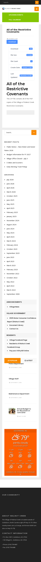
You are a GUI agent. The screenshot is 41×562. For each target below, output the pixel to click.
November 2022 (13, 274)
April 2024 (10, 237)
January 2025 (12, 216)
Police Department (16, 364)
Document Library (16, 325)
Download (12, 42)
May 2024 (10, 233)
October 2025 (12, 196)
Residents (11, 335)
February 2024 (12, 245)
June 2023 (10, 257)
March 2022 (11, 290)
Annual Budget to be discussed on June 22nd (24, 411)
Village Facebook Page (18, 340)
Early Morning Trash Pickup (17, 167)
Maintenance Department (19, 394)
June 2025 (10, 200)
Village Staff (14, 379)
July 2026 (10, 180)
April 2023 (10, 261)
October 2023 (12, 249)
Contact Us (13, 329)
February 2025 (12, 212)
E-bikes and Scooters (15, 163)
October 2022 (12, 278)
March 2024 (11, 241)
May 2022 (10, 282)
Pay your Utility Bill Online (19, 351)
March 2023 (11, 265)
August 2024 (11, 224)
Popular (13, 360)
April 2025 (10, 208)
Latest (29, 360)
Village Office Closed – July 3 (17, 158)
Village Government (16, 313)
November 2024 (13, 220)
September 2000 (13, 294)
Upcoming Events (16, 15)
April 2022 (10, 286)
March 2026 (11, 192)
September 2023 (13, 253)
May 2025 (10, 204)
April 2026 (10, 188)
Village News (14, 307)
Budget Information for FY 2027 (19, 154)
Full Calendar (15, 20)
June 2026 (10, 184)
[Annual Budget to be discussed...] (12, 411)
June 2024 (10, 229)
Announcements (14, 302)
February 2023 (12, 269)
